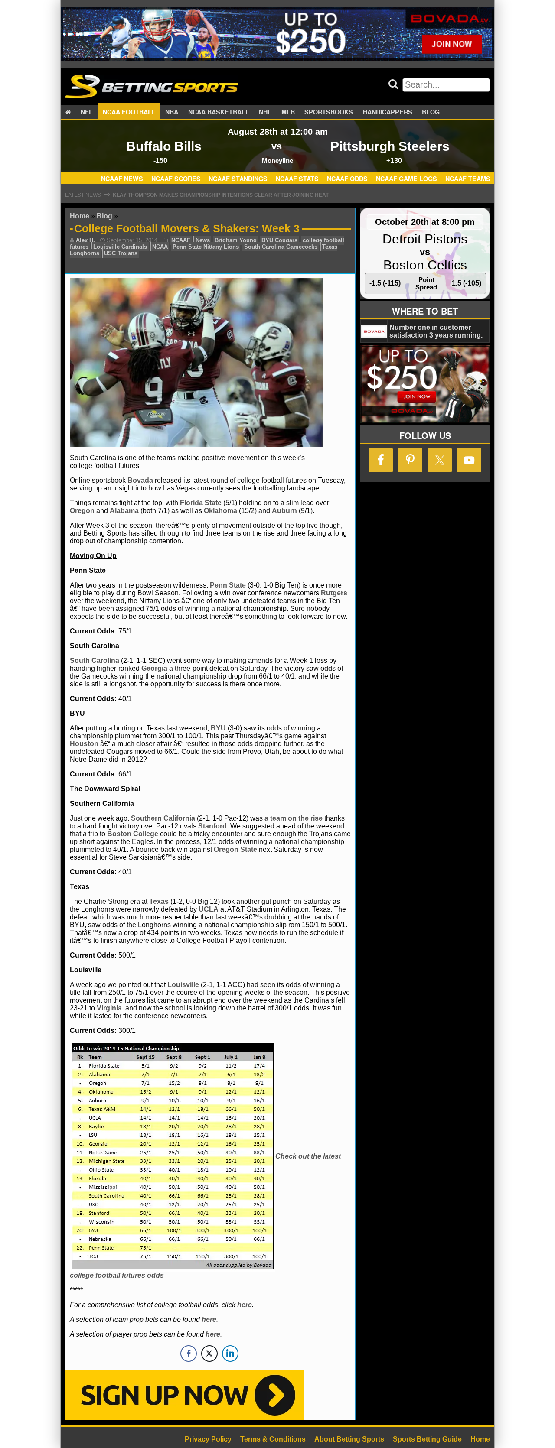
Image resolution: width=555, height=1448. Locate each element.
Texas (159, 901)
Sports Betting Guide (427, 1439)
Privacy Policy (208, 1439)
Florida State (201, 502)
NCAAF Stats (297, 179)
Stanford (212, 826)
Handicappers (387, 111)
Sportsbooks (328, 111)
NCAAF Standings (238, 179)
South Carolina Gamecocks (280, 246)
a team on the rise (293, 818)
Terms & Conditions (273, 1439)
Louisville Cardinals (120, 246)
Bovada (140, 480)
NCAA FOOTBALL (129, 111)
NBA (171, 111)
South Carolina (94, 660)
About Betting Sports (349, 1439)
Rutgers (334, 593)
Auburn (284, 510)
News (203, 240)
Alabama (124, 510)
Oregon (82, 510)
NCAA (160, 246)
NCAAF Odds (347, 179)
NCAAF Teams (467, 179)
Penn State (228, 585)
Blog (431, 111)
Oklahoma (220, 510)
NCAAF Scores (176, 179)
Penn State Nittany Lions (206, 246)
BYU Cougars (279, 240)
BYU (218, 728)
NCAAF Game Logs (406, 179)
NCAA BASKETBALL (218, 111)
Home (79, 216)
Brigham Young (236, 240)
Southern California (163, 818)
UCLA (209, 909)
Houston (84, 743)
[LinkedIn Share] (230, 1353)
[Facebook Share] (188, 1353)
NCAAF (180, 240)
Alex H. (85, 240)
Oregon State (235, 849)
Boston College (132, 834)
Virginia (109, 1008)
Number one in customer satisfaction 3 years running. (436, 331)
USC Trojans (120, 253)
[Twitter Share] (209, 1353)
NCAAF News (122, 179)
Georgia (154, 668)
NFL (87, 111)
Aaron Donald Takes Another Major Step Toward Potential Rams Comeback (227, 195)
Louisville (183, 984)
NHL (265, 111)
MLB (288, 111)
